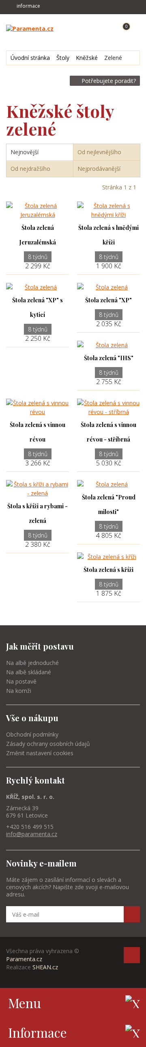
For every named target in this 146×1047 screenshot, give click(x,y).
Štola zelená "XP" (108, 300)
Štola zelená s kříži (108, 569)
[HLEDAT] (92, 28)
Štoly (62, 58)
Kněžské (87, 58)
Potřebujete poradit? (109, 81)
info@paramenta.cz (31, 834)
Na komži (18, 690)
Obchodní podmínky (32, 734)
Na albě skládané (28, 672)
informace (28, 5)
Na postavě (21, 681)
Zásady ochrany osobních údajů (48, 744)
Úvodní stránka (30, 58)
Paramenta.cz (24, 959)
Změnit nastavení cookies (39, 753)
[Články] (75, 28)
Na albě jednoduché (32, 663)
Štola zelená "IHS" (108, 358)
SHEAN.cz (45, 967)
